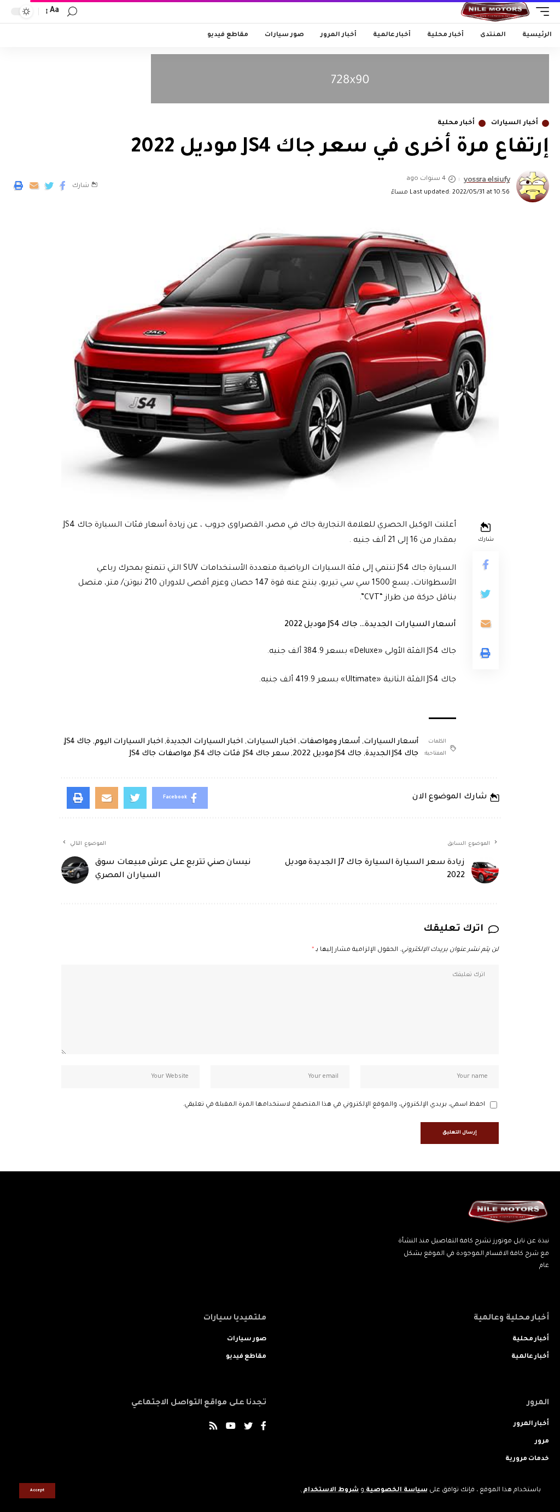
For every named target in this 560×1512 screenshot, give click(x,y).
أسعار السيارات (391, 742)
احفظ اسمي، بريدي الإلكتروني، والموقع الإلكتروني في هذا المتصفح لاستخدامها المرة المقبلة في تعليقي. (334, 1104)
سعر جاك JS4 (266, 754)
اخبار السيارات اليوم (129, 742)
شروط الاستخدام (330, 1490)
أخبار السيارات (514, 123)
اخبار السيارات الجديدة (204, 742)
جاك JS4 (78, 742)
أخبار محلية (456, 123)
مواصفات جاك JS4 (160, 754)
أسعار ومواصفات (330, 742)
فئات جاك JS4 (218, 754)
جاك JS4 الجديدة (392, 754)
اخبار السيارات (271, 742)
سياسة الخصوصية (396, 1490)
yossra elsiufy (487, 179)
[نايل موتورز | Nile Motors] (495, 11)
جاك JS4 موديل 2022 (327, 754)
